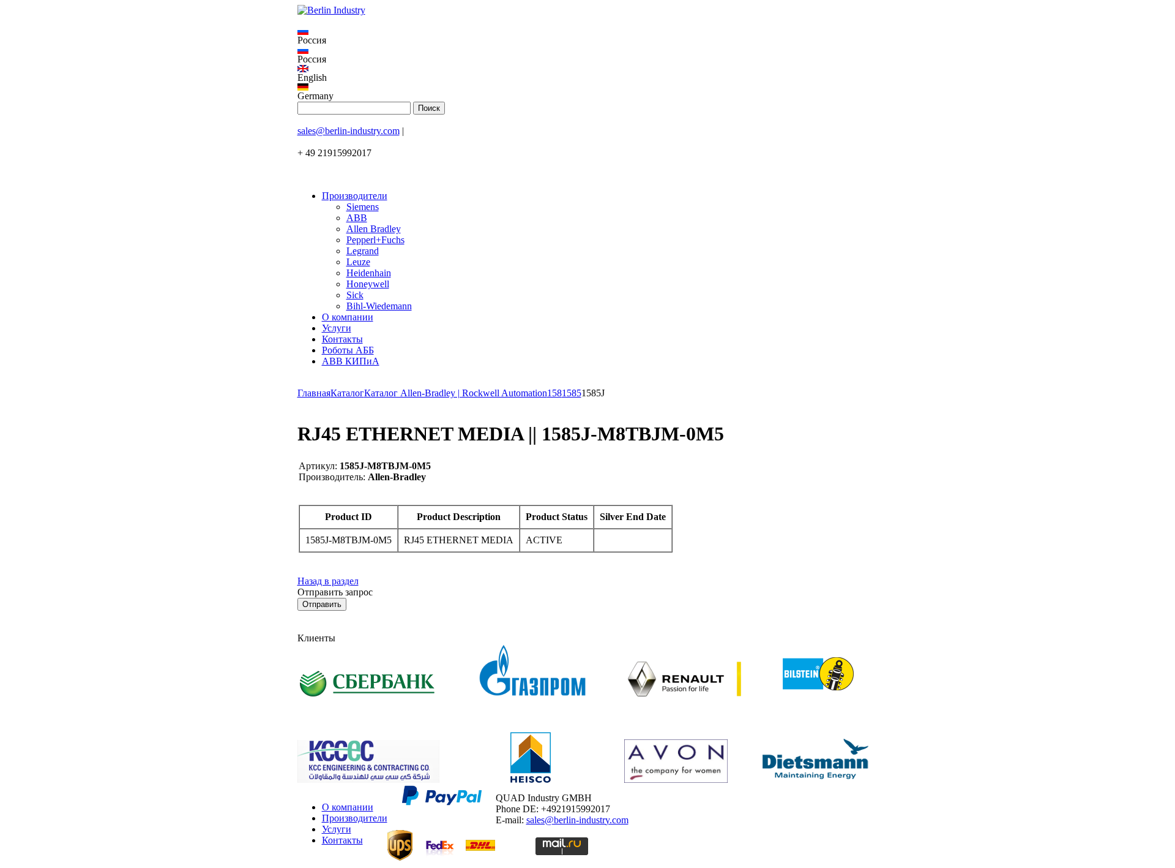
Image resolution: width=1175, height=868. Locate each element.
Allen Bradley (373, 229)
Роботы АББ (348, 350)
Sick (355, 295)
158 (554, 393)
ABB (356, 218)
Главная (313, 393)
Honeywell (367, 284)
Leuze (358, 262)
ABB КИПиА (350, 361)
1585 (571, 393)
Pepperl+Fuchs (375, 240)
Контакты (342, 339)
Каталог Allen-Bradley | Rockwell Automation (455, 393)
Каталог (347, 393)
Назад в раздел (328, 581)
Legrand (362, 251)
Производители (354, 196)
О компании (347, 317)
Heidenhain (368, 273)
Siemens (362, 207)
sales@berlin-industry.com (348, 131)
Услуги (336, 328)
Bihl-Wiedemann (379, 306)
